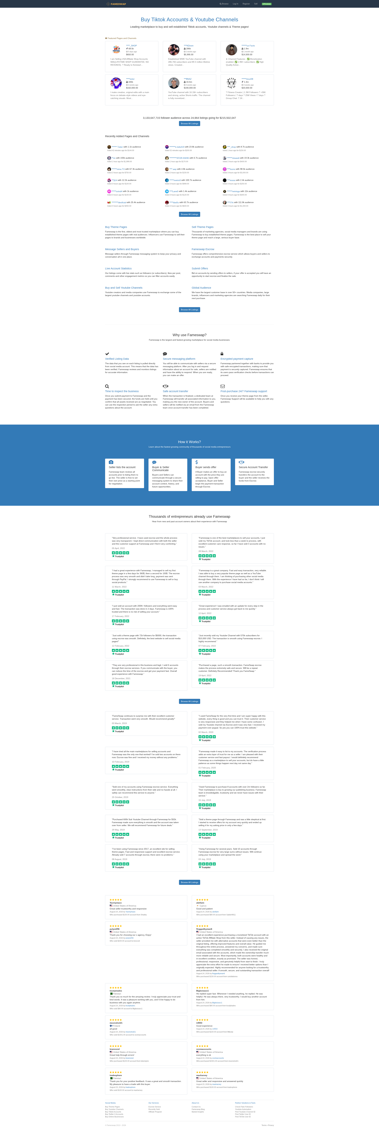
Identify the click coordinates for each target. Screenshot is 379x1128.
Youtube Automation (243, 1109)
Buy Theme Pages (116, 227)
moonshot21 (131, 1032)
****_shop (231, 147)
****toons (231, 169)
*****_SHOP (131, 45)
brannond (130, 1058)
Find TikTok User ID (243, 1117)
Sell (255, 4)
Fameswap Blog (198, 1109)
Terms (264, 1125)
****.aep (172, 169)
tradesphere (130, 1087)
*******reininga (233, 191)
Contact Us (196, 1107)
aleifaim (215, 912)
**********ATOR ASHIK (179, 158)
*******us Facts (248, 45)
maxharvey (216, 1084)
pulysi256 (130, 938)
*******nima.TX (118, 169)
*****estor (130, 79)
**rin (113, 158)
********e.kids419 (176, 147)
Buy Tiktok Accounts (113, 1112)
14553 (214, 1029)
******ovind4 (116, 191)
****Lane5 (173, 191)
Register (246, 4)
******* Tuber (117, 147)
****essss (231, 180)
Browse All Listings (189, 123)
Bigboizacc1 (217, 1003)
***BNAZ (188, 79)
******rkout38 (247, 79)
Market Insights (198, 1112)
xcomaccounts (218, 1058)
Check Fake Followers (244, 1107)
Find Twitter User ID (243, 1114)
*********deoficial (118, 202)
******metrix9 (175, 180)
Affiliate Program (155, 1112)
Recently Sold (154, 1109)
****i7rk (230, 202)
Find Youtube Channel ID (245, 1112)
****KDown (188, 45)
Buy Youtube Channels (114, 1109)
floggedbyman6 (218, 974)
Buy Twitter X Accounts (114, 1114)
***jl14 (114, 180)
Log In (235, 4)
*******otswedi (233, 158)
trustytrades (130, 1006)
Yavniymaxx (130, 912)
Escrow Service (154, 1107)
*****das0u (174, 202)
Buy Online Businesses (114, 1117)
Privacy (271, 1125)
